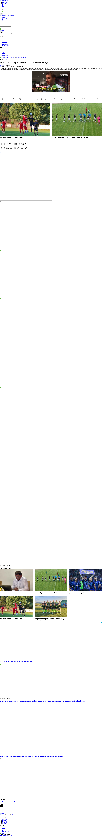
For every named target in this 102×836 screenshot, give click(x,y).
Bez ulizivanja (5, 7)
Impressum (4, 19)
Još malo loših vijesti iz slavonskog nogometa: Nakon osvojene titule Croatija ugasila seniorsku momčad (31, 756)
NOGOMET (4, 819)
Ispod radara (4, 5)
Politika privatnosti (5, 831)
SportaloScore (5, 22)
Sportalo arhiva (5, 18)
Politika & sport (5, 6)
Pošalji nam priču (5, 8)
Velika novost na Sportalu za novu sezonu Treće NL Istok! (17, 802)
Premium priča (5, 2)
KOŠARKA (4, 821)
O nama (3, 20)
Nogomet (4, 3)
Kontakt (3, 21)
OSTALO (4, 823)
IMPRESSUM (5, 829)
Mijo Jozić (2, 65)
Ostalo (3, 17)
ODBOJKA (4, 822)
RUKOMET (4, 820)
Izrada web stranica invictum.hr (6, 835)
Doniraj (3, 830)
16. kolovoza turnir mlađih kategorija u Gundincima (16, 661)
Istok (3, 4)
